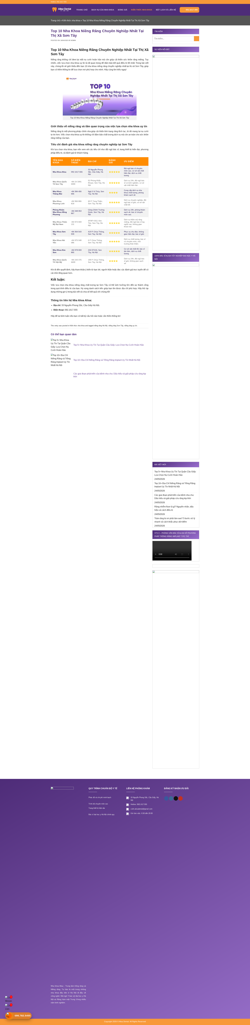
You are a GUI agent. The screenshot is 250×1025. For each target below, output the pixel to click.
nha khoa (68, 149)
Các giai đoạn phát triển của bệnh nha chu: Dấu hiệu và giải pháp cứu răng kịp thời (174, 497)
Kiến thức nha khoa (141, 10)
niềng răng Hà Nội (100, 326)
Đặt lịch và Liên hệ (166, 10)
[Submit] (196, 38)
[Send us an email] (193, 2)
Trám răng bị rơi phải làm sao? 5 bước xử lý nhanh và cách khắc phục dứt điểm (174, 520)
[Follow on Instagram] (190, 2)
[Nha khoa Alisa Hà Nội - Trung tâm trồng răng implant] (61, 10)
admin (73, 40)
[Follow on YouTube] (198, 2)
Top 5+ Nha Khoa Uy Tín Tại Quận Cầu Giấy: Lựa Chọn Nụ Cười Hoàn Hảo (175, 473)
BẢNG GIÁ (122, 10)
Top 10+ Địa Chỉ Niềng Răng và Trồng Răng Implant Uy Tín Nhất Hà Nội (174, 485)
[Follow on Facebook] (188, 2)
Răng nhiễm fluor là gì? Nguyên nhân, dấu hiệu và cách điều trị (173, 508)
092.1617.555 (192, 10)
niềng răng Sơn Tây (115, 326)
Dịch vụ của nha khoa (102, 10)
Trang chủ (82, 10)
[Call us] (195, 2)
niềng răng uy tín (130, 326)
